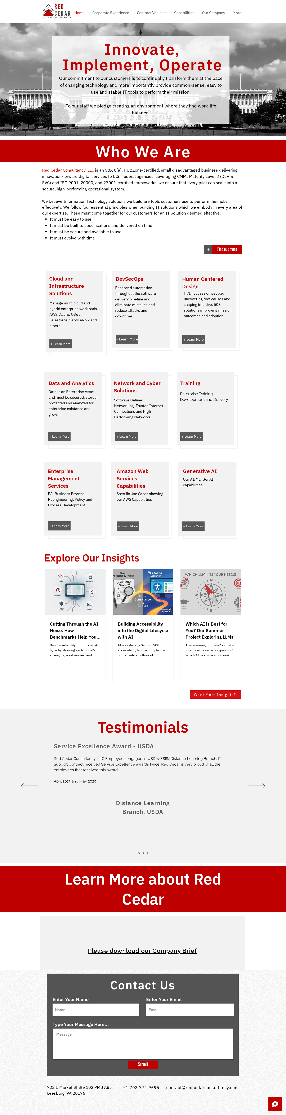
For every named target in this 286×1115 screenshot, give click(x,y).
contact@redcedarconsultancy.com (202, 1087)
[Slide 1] (139, 853)
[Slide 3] (147, 853)
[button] (152, 13)
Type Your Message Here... (81, 1024)
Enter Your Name (71, 999)
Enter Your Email (164, 999)
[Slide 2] (143, 853)
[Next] (256, 786)
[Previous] (29, 786)
